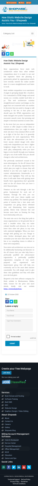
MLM (6, 452)
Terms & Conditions (19, 484)
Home (3, 23)
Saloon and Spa (10, 458)
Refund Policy (25, 479)
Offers (22, 2)
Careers (7, 424)
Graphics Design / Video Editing (16, 411)
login (29, 2)
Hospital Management (12, 446)
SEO (6, 405)
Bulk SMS (8, 402)
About (6, 418)
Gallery (7, 427)
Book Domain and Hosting (14, 396)
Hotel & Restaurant (11, 440)
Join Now (6, 373)
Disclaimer (24, 481)
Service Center (10, 443)
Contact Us (8, 421)
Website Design (10, 408)
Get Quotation (12, 2)
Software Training (11, 399)
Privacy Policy (14, 481)
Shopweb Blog (10, 430)
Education (8, 455)
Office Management (11, 449)
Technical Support (14, 479)
